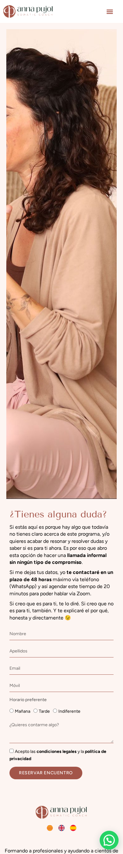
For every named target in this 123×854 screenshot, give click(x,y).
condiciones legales (57, 751)
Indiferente (69, 711)
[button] (109, 11)
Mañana (22, 711)
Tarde (44, 711)
